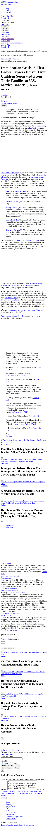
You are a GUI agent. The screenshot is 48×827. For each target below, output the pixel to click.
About (8, 802)
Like (3, 576)
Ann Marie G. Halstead (9, 590)
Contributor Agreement (14, 816)
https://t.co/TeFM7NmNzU (16, 375)
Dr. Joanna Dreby (11, 298)
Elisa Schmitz (6, 563)
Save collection (7, 768)
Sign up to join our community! (12, 43)
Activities (4, 720)
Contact (8, 804)
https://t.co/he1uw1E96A (19, 412)
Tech (3, 676)
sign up (3, 4)
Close (17, 765)
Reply (7, 576)
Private (14, 763)
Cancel (17, 768)
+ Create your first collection (11, 750)
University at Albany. (11, 300)
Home (3, 657)
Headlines (4, 95)
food (7, 8)
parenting (9, 12)
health (8, 10)
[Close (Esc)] (2, 641)
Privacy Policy (11, 814)
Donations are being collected (12, 316)
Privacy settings (28, 825)
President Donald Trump (10, 173)
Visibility (4, 761)
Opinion (4, 505)
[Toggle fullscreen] (4, 641)
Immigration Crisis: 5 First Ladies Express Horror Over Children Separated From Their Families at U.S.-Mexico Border (21, 793)
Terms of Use (10, 812)
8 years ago (15, 576)
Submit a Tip (5, 18)
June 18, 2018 (34, 416)
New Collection (7, 754)
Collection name (7, 756)
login (9, 4)
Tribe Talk (5, 444)
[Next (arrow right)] (4, 643)
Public (6, 763)
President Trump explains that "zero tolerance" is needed (21, 284)
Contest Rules (11, 819)
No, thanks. (14, 59)
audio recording (40, 126)
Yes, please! (5, 59)
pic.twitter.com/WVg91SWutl (25, 424)
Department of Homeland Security (26, 240)
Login (3, 16)
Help (7, 810)
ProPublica (33, 128)
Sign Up (10, 16)
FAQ (7, 808)
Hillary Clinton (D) (13, 208)
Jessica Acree (6, 578)
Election (9, 436)
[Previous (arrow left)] (2, 643)
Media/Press (10, 806)
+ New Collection (7, 765)
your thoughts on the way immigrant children (25, 310)
